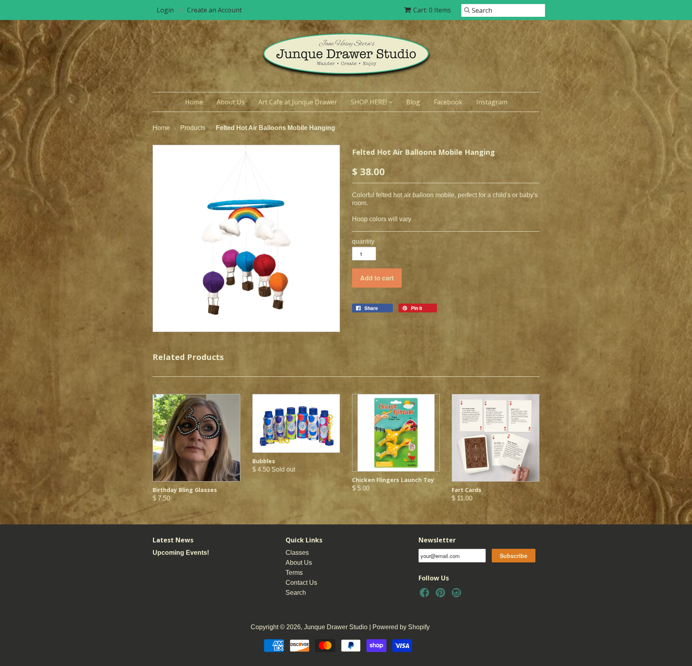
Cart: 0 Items (432, 10)
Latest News (173, 540)
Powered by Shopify (401, 627)
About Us (231, 102)
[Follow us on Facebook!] (426, 595)
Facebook (448, 102)
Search (296, 592)
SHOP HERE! (369, 102)
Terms (294, 572)
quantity (363, 241)
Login (165, 10)
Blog (413, 102)
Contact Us (301, 582)
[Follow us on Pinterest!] (442, 595)
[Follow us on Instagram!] (458, 595)
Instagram (491, 102)
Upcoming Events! (181, 552)
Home (194, 102)
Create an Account (214, 10)
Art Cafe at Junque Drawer (297, 102)
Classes (297, 552)
